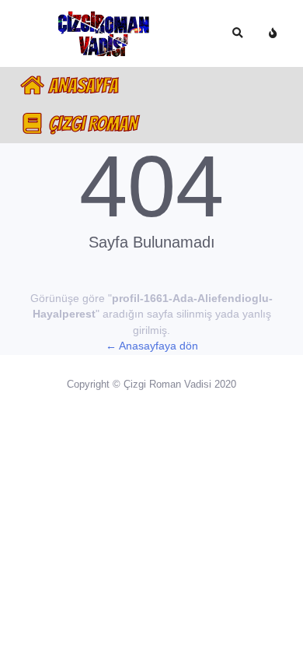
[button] (237, 33)
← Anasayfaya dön (152, 346)
